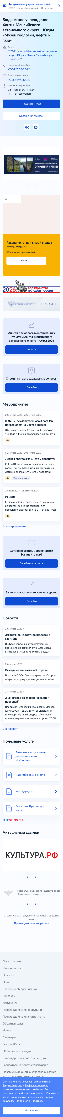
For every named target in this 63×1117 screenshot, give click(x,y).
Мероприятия (12, 968)
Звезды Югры (12, 1044)
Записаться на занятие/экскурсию (25, 1065)
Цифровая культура (36, 1085)
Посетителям (12, 961)
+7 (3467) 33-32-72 (19, 69)
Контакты (9, 996)
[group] (31, 163)
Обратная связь (13, 1023)
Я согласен (31, 1110)
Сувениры (9, 1037)
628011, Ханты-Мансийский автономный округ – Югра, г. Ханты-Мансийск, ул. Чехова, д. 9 (32, 55)
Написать (26, 260)
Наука (7, 1030)
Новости (8, 975)
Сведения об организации (20, 989)
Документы (10, 1003)
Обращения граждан (17, 1051)
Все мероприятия (14, 526)
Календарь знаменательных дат (24, 1058)
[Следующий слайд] (35, 185)
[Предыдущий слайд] (28, 185)
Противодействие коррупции (31, 923)
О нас (6, 982)
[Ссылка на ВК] (27, 127)
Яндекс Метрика (12, 1085)
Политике (36, 1101)
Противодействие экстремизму (24, 1016)
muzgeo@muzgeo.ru (19, 79)
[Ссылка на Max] (36, 127)
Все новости (11, 728)
